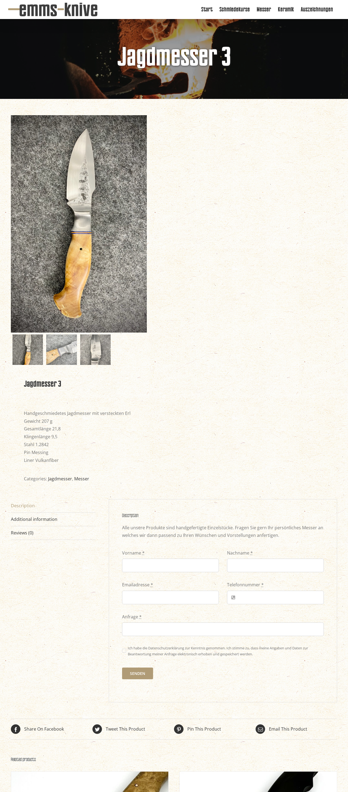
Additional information (34, 519)
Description (23, 506)
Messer (81, 479)
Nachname (240, 553)
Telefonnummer (245, 585)
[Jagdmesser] (89, 775)
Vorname (133, 553)
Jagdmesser (60, 479)
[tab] (53, 506)
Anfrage (132, 617)
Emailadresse (137, 585)
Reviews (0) (22, 533)
